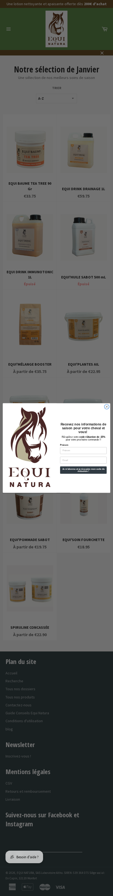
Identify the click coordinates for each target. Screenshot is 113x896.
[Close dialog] (106, 406)
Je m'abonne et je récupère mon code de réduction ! (83, 470)
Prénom (64, 445)
